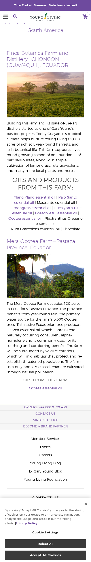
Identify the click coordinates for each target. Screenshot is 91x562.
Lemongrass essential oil (30, 208)
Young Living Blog (45, 463)
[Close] (86, 504)
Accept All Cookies (45, 555)
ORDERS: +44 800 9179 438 (45, 407)
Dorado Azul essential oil (56, 213)
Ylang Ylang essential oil (34, 197)
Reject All (45, 544)
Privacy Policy (26, 523)
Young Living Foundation (45, 479)
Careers (45, 455)
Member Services (45, 439)
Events (45, 447)
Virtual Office (45, 420)
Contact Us (46, 413)
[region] (45, 530)
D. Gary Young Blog (45, 471)
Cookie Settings (45, 532)
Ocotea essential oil (25, 218)
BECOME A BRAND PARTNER (45, 426)
